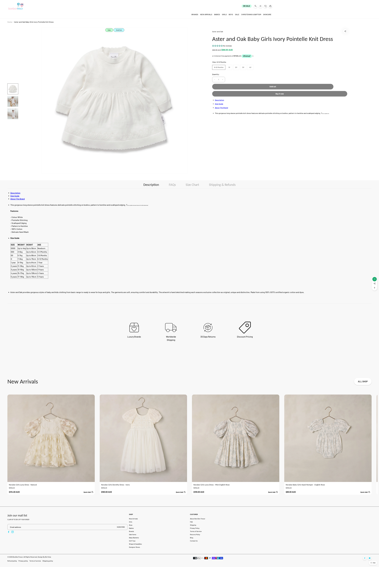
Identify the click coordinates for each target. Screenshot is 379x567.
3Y (244, 68)
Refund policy (12, 561)
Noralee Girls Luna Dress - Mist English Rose (211, 485)
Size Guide (219, 104)
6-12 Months (219, 68)
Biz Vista (48, 557)
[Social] (374, 283)
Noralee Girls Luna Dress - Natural (23, 485)
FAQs (172, 185)
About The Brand (221, 108)
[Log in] (260, 6)
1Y (230, 68)
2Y (237, 68)
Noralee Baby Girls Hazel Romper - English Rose (305, 485)
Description (219, 100)
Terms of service (35, 561)
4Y (251, 68)
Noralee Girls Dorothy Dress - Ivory (115, 485)
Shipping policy (47, 561)
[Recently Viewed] (374, 279)
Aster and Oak (217, 31)
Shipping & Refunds (222, 185)
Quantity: (215, 74)
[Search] (256, 6)
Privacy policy (23, 561)
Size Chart (192, 185)
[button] (345, 31)
